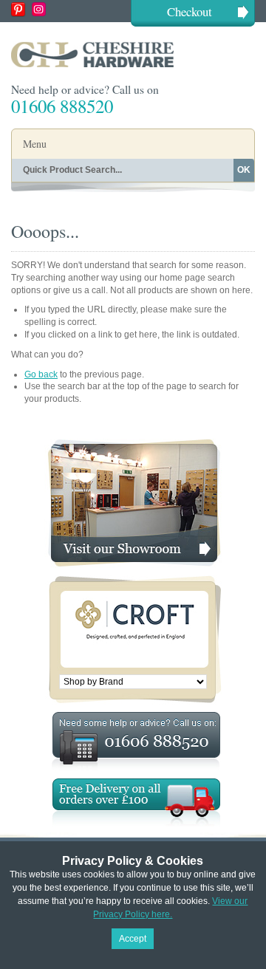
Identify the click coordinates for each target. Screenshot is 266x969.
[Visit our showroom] (133, 444)
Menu (35, 144)
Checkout (189, 11)
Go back (41, 374)
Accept (132, 939)
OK (243, 170)
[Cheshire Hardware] (133, 54)
